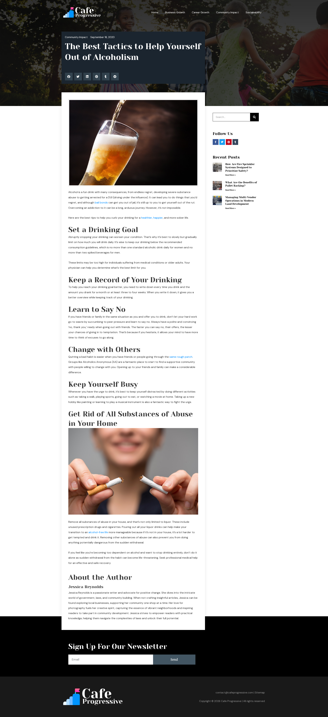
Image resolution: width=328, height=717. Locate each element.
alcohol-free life (98, 532)
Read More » (230, 175)
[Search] (254, 117)
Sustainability (253, 12)
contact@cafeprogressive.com (234, 692)
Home (154, 12)
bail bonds (101, 202)
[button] (69, 76)
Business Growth (175, 12)
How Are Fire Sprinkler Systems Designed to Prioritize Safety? (240, 167)
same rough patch (180, 357)
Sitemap (260, 692)
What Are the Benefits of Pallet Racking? (241, 184)
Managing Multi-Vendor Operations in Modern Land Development (240, 200)
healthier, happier (152, 217)
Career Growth (200, 12)
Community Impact (227, 12)
